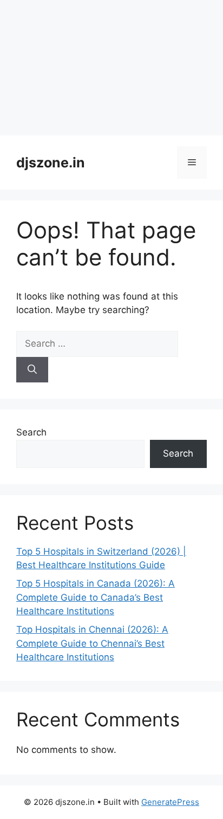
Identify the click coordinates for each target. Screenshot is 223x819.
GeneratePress (170, 802)
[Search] (32, 370)
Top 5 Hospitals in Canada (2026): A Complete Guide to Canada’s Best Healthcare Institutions (95, 597)
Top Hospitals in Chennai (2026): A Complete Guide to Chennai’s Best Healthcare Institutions (92, 643)
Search (31, 432)
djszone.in (50, 162)
